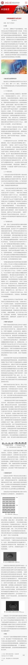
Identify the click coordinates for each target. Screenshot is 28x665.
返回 (24, 655)
